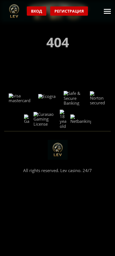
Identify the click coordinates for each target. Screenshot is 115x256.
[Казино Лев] (14, 11)
